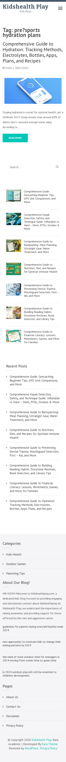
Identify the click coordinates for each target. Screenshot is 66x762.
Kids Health (13, 554)
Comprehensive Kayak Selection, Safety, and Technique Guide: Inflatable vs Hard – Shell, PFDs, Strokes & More (41, 221)
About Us (12, 697)
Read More (15, 137)
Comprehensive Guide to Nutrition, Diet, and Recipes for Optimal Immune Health (40, 268)
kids (9, 68)
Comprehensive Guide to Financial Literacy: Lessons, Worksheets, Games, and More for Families (41, 337)
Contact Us (13, 707)
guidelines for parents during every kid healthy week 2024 (33, 628)
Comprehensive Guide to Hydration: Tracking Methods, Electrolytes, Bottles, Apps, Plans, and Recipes (32, 52)
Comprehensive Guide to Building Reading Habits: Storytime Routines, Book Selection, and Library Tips (39, 314)
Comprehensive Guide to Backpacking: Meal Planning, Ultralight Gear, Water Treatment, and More (40, 247)
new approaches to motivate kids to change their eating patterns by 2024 (32, 643)
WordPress (31, 748)
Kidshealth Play (25, 6)
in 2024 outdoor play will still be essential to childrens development (29, 673)
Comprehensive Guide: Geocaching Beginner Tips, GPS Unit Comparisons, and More (40, 197)
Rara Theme (49, 744)
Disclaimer (13, 716)
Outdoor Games (16, 564)
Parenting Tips (15, 573)
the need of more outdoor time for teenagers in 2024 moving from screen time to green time (31, 658)
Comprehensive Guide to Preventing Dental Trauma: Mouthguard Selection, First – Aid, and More (41, 290)
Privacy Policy (14, 726)
